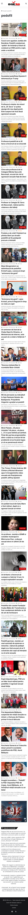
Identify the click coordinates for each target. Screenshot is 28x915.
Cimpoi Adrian (5, 38)
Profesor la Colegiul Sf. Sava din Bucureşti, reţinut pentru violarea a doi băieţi (12, 204)
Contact (14, 907)
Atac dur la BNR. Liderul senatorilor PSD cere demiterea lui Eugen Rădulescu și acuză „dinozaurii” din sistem (13, 839)
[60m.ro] (14, 3)
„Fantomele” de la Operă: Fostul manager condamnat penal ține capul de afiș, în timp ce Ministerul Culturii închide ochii (13, 889)
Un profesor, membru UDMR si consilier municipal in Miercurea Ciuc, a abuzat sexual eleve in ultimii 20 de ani (13, 539)
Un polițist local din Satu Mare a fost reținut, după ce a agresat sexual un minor (13, 506)
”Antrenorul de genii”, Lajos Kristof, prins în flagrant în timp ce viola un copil (14, 301)
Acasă (4, 11)
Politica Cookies (14, 905)
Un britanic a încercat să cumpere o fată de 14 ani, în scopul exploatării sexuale (12, 577)
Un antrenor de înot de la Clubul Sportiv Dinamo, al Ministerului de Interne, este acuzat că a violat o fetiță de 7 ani (13, 334)
